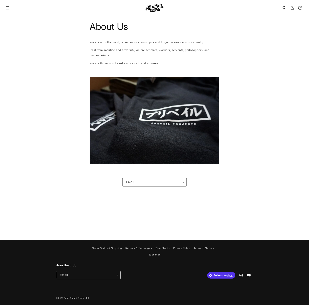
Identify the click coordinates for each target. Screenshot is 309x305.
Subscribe (154, 254)
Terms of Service (204, 248)
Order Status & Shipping (107, 248)
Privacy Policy (181, 248)
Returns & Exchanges (138, 248)
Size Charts (162, 248)
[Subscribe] (183, 182)
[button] (7, 8)
